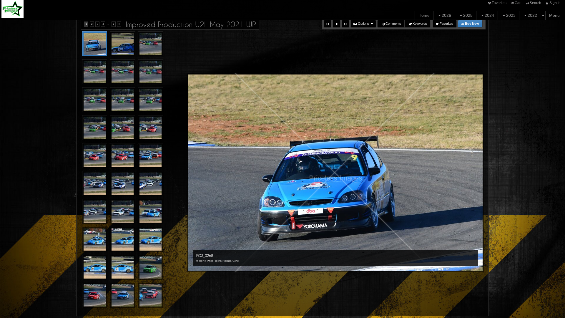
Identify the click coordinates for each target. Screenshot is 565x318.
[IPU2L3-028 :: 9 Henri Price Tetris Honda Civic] (123, 295)
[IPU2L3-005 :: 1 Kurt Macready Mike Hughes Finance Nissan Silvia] (123, 100)
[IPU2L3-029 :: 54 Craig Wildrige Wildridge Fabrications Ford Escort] (150, 295)
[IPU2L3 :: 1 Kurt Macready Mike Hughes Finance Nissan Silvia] (150, 44)
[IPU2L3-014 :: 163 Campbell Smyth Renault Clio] (95, 184)
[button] (327, 24)
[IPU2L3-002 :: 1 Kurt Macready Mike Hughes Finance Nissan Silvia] (123, 72)
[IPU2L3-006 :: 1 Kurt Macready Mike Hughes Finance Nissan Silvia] (150, 100)
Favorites (499, 3)
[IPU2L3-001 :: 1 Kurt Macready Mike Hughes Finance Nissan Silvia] (95, 72)
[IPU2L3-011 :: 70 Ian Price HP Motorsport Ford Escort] (95, 156)
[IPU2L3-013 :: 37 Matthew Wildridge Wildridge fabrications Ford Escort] (150, 156)
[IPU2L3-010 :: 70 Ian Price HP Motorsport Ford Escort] (150, 128)
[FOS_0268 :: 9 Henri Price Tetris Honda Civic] (95, 44)
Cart (518, 3)
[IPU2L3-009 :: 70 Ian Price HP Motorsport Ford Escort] (123, 128)
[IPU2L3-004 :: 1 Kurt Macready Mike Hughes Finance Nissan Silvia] (95, 100)
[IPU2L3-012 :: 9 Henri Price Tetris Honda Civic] (123, 156)
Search (535, 3)
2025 (468, 15)
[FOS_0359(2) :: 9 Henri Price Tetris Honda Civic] (123, 44)
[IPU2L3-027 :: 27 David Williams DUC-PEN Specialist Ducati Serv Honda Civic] (95, 295)
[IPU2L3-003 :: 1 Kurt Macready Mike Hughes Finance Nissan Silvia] (150, 72)
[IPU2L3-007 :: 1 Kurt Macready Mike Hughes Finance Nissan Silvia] (95, 128)
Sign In (555, 3)
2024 (489, 15)
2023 (511, 15)
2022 (532, 15)
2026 (446, 15)
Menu (554, 15)
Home (424, 15)
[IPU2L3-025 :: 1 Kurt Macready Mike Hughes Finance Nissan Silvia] (150, 267)
